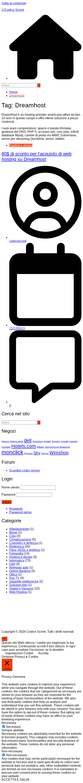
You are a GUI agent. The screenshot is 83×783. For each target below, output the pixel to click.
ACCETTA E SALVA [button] (16, 779)
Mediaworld (64, 447)
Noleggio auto (19, 567)
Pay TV (14, 578)
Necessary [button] (9, 722)
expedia (64, 441)
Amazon (5, 441)
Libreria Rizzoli (51, 447)
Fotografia (16, 553)
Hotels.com (23, 446)
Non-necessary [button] (12, 751)
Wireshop (59, 452)
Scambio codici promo (24, 470)
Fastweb (73, 441)
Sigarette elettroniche (23, 581)
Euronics (56, 441)
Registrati (15, 508)
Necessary (13, 726)
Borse (13, 532)
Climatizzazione (20, 539)
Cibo (12, 536)
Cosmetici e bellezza (23, 543)
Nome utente (10, 487)
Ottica (13, 574)
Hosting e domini (20, 145)
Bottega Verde (16, 441)
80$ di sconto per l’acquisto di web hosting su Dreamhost (36, 156)
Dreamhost (37, 441)
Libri (12, 564)
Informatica (16, 560)
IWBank (40, 447)
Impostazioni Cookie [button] (19, 653)
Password (8, 494)
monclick (12, 452)
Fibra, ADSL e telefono (24, 550)
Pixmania (28, 453)
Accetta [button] (43, 653)
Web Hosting (18, 592)
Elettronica (16, 546)
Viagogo (45, 453)
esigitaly (47, 441)
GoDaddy (6, 447)
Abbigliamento (19, 529)
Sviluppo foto (18, 585)
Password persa (20, 512)
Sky (36, 453)
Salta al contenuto (14, 3)
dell (28, 440)
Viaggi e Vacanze (21, 588)
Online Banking (19, 571)
